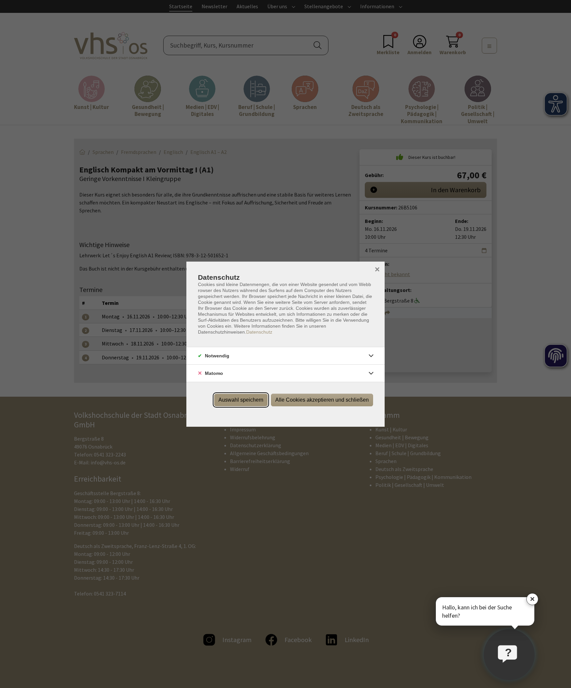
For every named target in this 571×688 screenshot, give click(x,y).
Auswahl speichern (240, 400)
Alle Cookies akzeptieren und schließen (322, 400)
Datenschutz (259, 332)
